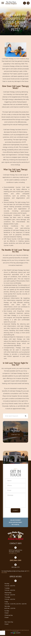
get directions (13, 553)
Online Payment (15, 520)
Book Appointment (15, 522)
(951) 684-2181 (15, 560)
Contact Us (15, 434)
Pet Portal (15, 524)
